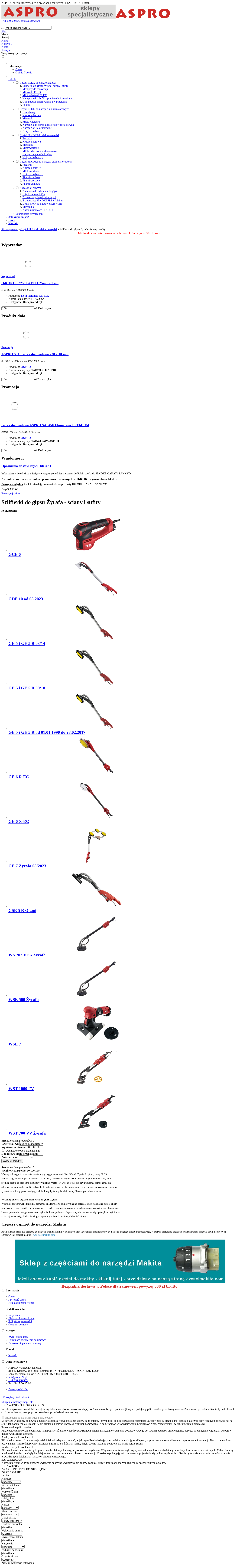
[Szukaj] (2, 28)
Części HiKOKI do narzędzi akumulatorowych (46, 161)
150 (37, 1147)
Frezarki (27, 138)
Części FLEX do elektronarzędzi (38, 82)
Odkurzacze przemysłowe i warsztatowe (44, 101)
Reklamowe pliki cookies (15, 1447)
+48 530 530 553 (11, 20)
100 (32, 1147)
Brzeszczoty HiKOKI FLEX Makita (42, 200)
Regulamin (14, 1315)
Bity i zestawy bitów (33, 194)
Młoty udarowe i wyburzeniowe (40, 151)
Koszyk (6, 50)
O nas (18, 69)
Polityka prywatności (20, 1321)
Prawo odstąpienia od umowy (24, 1343)
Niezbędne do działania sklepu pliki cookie (29, 1417)
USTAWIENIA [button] (10, 1465)
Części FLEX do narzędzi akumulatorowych (44, 108)
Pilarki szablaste (31, 177)
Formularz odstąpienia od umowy (27, 1339)
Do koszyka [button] (44, 308)
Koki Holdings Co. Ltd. (35, 295)
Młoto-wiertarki (31, 121)
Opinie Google (23, 72)
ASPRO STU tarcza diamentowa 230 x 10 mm (35, 354)
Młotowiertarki (30, 147)
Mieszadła (28, 206)
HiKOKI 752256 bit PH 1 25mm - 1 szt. (30, 283)
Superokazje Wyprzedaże (29, 213)
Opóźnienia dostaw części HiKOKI (26, 466)
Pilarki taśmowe (31, 183)
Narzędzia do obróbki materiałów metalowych (48, 124)
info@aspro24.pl (30, 20)
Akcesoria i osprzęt (30, 187)
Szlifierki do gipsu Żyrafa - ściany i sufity (45, 85)
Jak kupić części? (18, 1299)
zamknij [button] (5, 1475)
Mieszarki (27, 118)
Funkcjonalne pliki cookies (16, 1427)
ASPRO (26, 366)
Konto (4, 40)
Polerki (26, 104)
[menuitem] (123, 67)
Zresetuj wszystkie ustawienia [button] (17, 1562)
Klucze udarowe (31, 115)
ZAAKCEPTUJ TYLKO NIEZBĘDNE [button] (24, 1469)
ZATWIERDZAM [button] (11, 1459)
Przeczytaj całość (10, 493)
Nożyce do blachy (32, 131)
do (31, 1157)
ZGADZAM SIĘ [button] (11, 1472)
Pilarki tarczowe (31, 180)
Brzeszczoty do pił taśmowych (39, 197)
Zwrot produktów (18, 1336)
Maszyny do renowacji (35, 88)
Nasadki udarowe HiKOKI (37, 209)
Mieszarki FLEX (31, 92)
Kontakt (12, 1355)
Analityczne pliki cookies (15, 1437)
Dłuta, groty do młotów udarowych (42, 203)
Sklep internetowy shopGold (17, 1401)
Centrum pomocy (18, 1324)
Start (4, 31)
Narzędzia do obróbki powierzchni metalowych (48, 98)
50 (28, 1147)
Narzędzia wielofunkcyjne (37, 127)
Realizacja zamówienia (21, 1302)
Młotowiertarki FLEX (34, 95)
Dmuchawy (28, 112)
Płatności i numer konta (21, 1318)
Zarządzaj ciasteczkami (16, 1397)
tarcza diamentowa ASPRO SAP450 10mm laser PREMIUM (45, 425)
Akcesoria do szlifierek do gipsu (40, 191)
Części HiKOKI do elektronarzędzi (39, 135)
